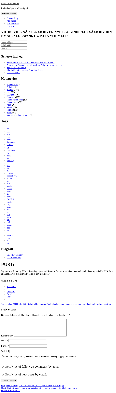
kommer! (10, 173)
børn (8, 137)
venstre (9, 235)
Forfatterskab (13, 23)
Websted (5, 351)
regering (9, 202)
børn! (9, 139)
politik (10, 198)
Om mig (10, 26)
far (8, 153)
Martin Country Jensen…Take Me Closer (25, 70)
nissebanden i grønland (80, 304)
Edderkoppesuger (14, 255)
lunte (67, 304)
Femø (9, 155)
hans (8, 166)
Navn (4, 340)
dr (8, 147)
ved (8, 233)
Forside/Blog (12, 18)
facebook (11, 150)
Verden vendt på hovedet (18, 115)
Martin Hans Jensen (10, 3)
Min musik (11, 21)
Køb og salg (12, 102)
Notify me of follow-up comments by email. (32, 366)
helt (8, 168)
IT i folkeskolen (14, 257)
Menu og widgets (9, 13)
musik (9, 186)
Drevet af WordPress (10, 390)
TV (8, 219)
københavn (12, 176)
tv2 (8, 222)
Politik (10, 110)
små (8, 209)
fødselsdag (10, 161)
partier (9, 196)
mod (8, 184)
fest (8, 158)
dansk (10, 144)
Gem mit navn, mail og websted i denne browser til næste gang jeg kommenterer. (41, 356)
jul (8, 170)
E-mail (5, 346)
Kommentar (7, 335)
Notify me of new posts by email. (26, 374)
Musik (9, 107)
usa (8, 227)
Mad (9, 105)
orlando (9, 191)
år (7, 240)
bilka (8, 132)
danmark (11, 142)
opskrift (9, 189)
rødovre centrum (104, 304)
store (8, 212)
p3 (7, 194)
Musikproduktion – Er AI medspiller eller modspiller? (30, 62)
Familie (10, 89)
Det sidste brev (13, 72)
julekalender (58, 304)
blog (8, 134)
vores (8, 238)
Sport (9, 112)
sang (8, 204)
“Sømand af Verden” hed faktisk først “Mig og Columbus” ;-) (34, 65)
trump (9, 217)
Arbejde (10, 87)
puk (93, 304)
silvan (9, 207)
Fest (8, 92)
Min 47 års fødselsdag (16, 67)
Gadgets (10, 94)
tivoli (8, 215)
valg (9, 230)
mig (8, 181)
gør (8, 163)
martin (9, 178)
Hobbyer (11, 97)
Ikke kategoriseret (15, 99)
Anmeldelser (12, 84)
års (8, 243)
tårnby (9, 225)
